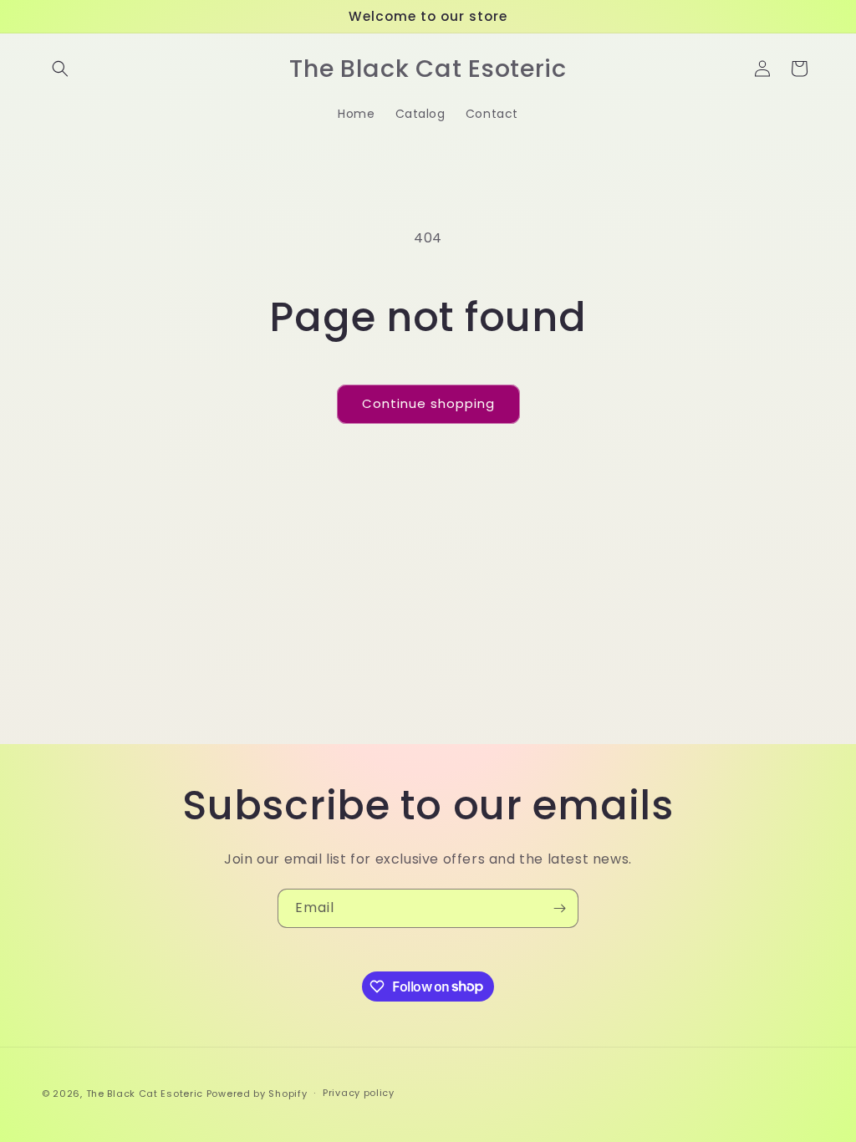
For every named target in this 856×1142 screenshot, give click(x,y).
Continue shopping (428, 403)
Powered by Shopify (257, 1093)
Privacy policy (359, 1092)
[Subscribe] (559, 908)
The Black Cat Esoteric (144, 1093)
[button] (60, 68)
